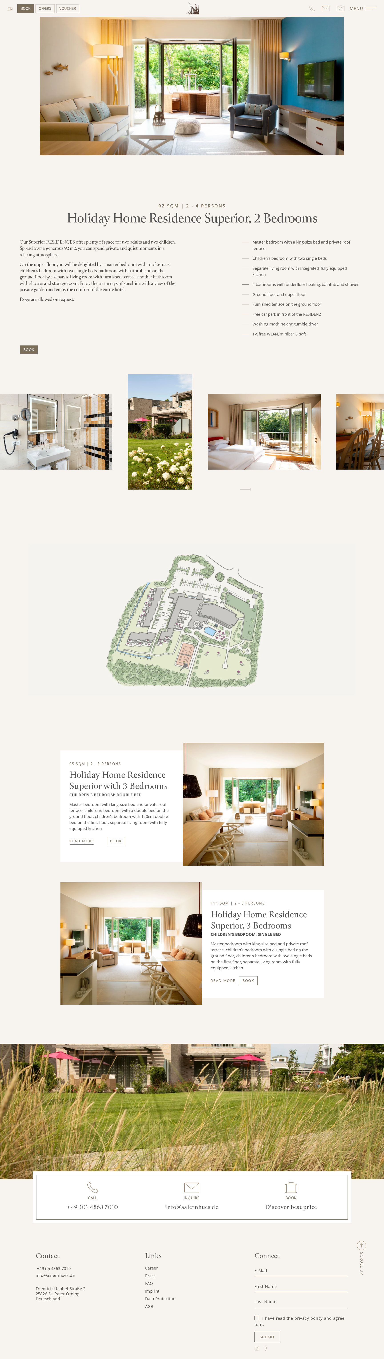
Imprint (152, 1291)
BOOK (116, 841)
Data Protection (160, 1298)
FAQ (149, 1283)
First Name (265, 1286)
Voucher (67, 8)
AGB (149, 1306)
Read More (81, 841)
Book (25, 8)
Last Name (265, 1301)
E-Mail (260, 1270)
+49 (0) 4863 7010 (54, 1268)
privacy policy (308, 1318)
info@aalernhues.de (55, 1275)
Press (150, 1275)
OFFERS (45, 8)
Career (151, 1268)
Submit (267, 1337)
